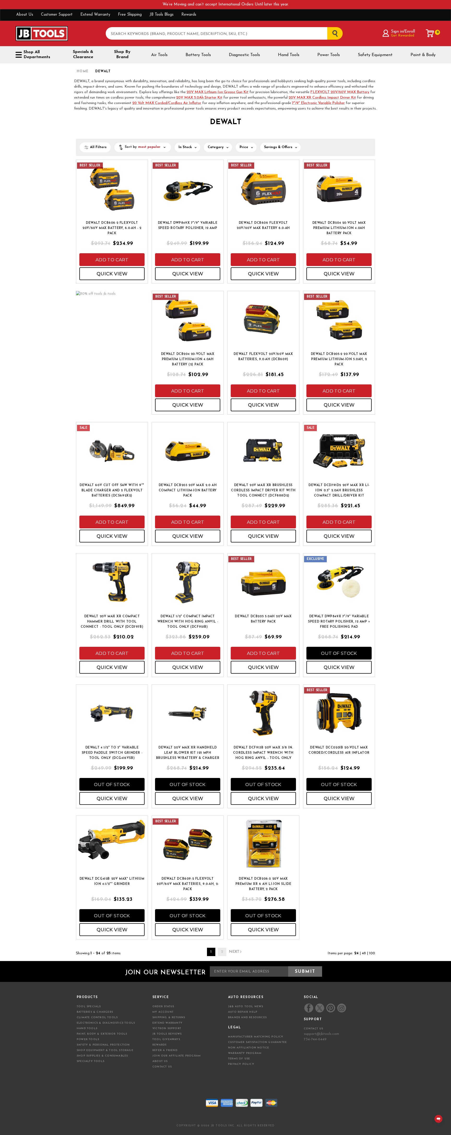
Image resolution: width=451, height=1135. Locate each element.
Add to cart (112, 259)
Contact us (313, 1028)
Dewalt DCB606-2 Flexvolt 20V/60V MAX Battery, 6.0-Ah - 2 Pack (111, 228)
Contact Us (162, 1066)
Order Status (163, 1006)
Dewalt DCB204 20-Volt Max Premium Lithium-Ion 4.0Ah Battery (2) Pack (188, 359)
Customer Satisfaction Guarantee (257, 1042)
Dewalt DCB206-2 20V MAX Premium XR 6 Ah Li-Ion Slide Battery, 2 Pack (263, 884)
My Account (163, 1012)
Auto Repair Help (242, 1012)
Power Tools (328, 55)
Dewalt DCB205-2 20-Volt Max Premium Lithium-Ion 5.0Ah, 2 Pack (339, 359)
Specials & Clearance (83, 54)
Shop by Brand (122, 54)
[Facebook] (308, 1008)
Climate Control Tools (97, 1017)
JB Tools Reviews (167, 1034)
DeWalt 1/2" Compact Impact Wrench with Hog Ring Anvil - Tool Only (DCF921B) (187, 622)
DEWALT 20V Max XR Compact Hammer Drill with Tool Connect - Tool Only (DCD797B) (112, 622)
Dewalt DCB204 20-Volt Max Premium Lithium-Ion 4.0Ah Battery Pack (339, 228)
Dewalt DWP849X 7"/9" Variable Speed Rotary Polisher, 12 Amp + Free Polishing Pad (339, 622)
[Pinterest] (330, 1008)
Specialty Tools (90, 1061)
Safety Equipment (375, 55)
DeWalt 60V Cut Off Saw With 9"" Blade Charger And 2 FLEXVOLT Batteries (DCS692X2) (112, 490)
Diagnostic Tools (244, 55)
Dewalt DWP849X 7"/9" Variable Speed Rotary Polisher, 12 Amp (187, 225)
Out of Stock (339, 653)
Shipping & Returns (168, 1017)
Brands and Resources (247, 1017)
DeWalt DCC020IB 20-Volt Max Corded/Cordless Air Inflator (339, 750)
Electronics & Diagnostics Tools (106, 1023)
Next (234, 952)
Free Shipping (130, 15)
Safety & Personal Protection (103, 1044)
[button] (142, 147)
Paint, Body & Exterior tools (102, 1034)
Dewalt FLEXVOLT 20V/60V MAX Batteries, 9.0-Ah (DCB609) (263, 357)
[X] (319, 1008)
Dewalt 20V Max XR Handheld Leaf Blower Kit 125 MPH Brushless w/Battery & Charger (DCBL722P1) (187, 753)
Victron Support (166, 1028)
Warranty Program (245, 1053)
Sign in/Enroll (403, 31)
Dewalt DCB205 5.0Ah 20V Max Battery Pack (263, 619)
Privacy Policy (241, 1064)
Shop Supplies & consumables (102, 1055)
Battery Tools (198, 55)
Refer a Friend (164, 1050)
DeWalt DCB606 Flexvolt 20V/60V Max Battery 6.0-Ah (263, 225)
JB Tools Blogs (162, 15)
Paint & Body (423, 55)
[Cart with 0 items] (430, 33)
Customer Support (57, 15)
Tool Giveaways (166, 1039)
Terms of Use (239, 1058)
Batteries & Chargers (95, 1012)
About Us (24, 15)
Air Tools (159, 55)
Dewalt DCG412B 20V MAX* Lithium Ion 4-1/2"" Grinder (112, 881)
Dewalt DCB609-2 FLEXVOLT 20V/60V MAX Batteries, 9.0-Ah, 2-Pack (188, 884)
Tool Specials (89, 1006)
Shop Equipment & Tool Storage (105, 1050)
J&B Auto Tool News (245, 1006)
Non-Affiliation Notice (248, 1047)
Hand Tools (288, 55)
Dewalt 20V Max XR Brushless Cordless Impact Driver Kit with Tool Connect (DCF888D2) (263, 490)
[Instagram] (341, 1008)
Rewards (188, 15)
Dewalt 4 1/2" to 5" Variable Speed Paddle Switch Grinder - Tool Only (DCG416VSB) (112, 753)
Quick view (112, 274)
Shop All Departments (36, 54)
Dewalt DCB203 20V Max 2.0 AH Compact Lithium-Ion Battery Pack (188, 490)
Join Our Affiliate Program (176, 1055)
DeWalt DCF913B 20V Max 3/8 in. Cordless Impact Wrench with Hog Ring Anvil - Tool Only (263, 753)
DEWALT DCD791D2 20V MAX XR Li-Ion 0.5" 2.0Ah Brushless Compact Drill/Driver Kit (339, 490)
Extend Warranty (95, 15)
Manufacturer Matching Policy (255, 1036)
